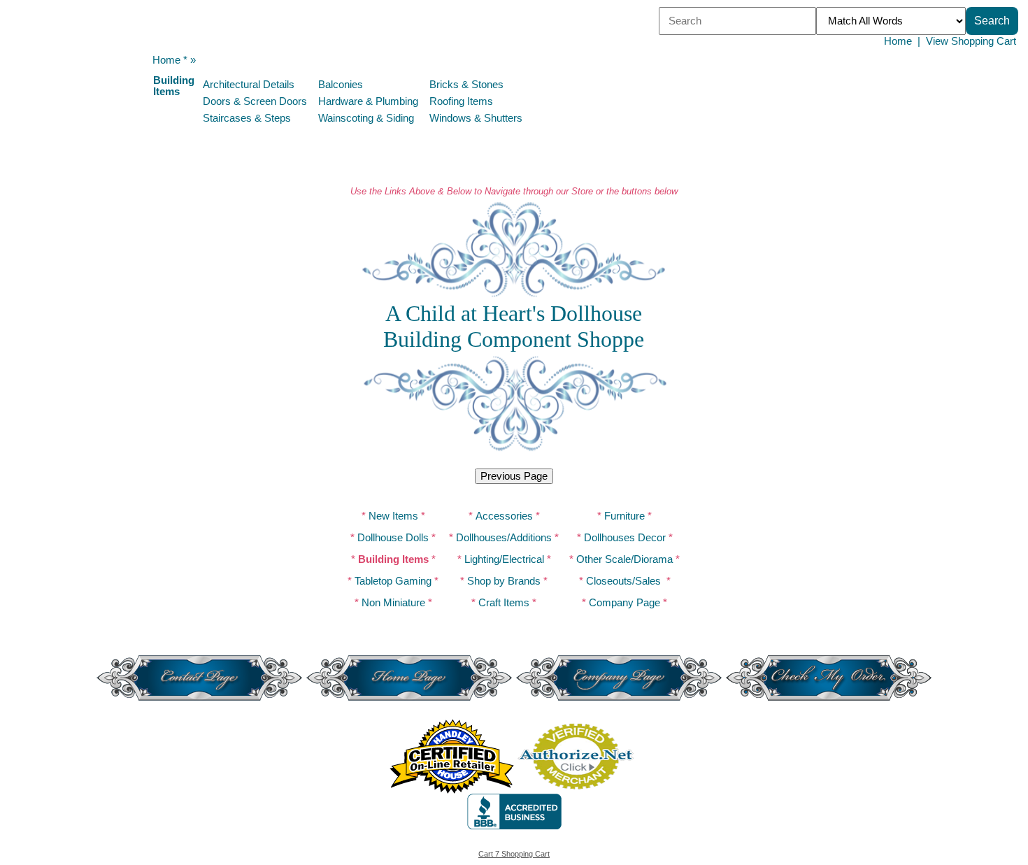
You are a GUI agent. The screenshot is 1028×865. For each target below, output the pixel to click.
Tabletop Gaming (393, 581)
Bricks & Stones (466, 84)
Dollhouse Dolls (393, 537)
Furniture (624, 516)
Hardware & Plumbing (368, 101)
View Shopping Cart (971, 41)
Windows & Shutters (475, 118)
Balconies (340, 84)
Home (898, 41)
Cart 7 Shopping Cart (514, 854)
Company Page (624, 602)
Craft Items (503, 602)
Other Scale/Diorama (624, 559)
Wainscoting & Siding (366, 118)
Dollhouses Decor (625, 537)
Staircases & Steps (247, 118)
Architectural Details (248, 84)
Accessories (504, 516)
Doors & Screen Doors (255, 101)
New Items (393, 516)
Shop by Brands (504, 581)
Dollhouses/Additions (504, 537)
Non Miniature (393, 602)
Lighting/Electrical (504, 559)
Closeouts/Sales (623, 581)
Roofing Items (461, 101)
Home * (169, 60)
